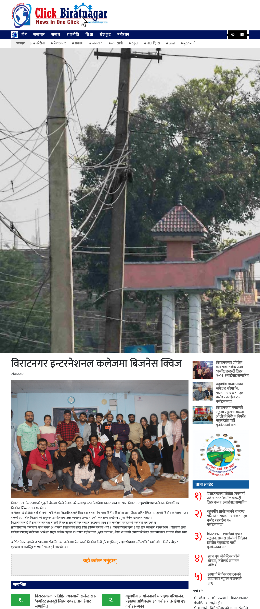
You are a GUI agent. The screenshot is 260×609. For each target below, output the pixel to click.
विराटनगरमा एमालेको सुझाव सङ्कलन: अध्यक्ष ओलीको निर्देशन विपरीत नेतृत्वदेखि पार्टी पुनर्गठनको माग (231, 416)
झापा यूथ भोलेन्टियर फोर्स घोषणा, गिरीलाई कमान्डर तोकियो (223, 560)
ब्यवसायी (117, 43)
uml (172, 43)
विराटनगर (59, 43)
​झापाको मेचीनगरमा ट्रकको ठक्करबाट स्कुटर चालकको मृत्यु (225, 578)
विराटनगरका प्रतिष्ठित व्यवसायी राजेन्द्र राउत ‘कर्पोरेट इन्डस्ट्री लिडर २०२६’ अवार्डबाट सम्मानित (232, 369)
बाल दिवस (153, 43)
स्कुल (134, 43)
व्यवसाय (97, 43)
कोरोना (40, 43)
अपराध (79, 43)
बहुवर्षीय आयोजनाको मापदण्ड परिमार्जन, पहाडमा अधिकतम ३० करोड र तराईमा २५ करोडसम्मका (229, 393)
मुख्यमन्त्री (189, 43)
